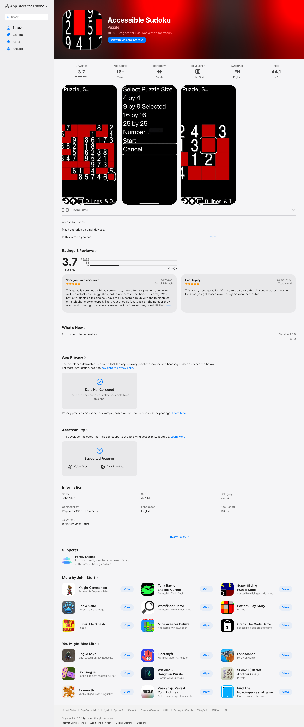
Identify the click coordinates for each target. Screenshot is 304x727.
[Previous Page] (58, 293)
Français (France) (150, 710)
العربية (106, 710)
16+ (223, 511)
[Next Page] (300, 293)
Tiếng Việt (202, 710)
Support (141, 723)
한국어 (166, 710)
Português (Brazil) (183, 710)
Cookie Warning (124, 723)
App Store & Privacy (100, 723)
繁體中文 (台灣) (220, 710)
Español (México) (90, 710)
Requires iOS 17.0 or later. (78, 511)
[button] (26, 28)
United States (69, 710)
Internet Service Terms (74, 723)
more (213, 237)
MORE (169, 305)
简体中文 (131, 710)
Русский (118, 710)
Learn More (179, 413)
